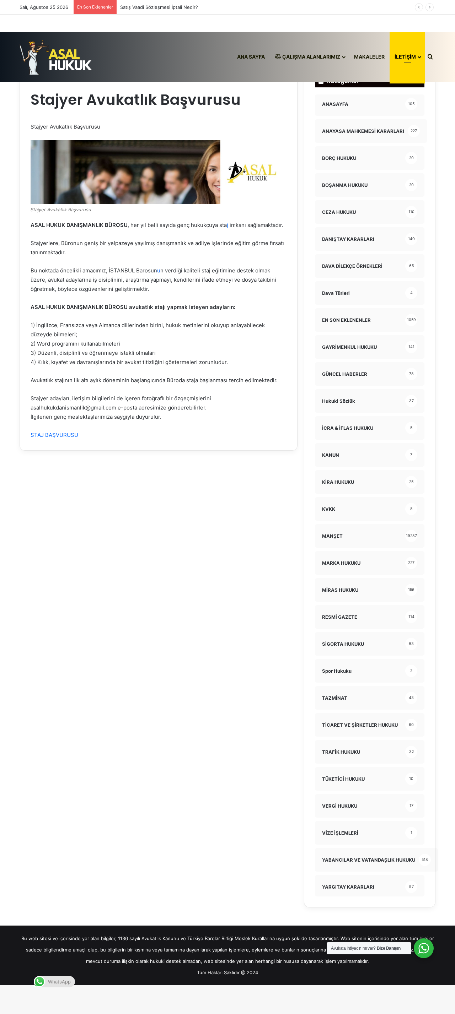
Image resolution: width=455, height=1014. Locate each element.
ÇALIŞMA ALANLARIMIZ (310, 57)
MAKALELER (369, 57)
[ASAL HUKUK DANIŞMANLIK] (56, 57)
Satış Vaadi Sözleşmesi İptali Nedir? (159, 7)
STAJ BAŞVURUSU (54, 435)
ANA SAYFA (251, 57)
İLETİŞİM (405, 57)
